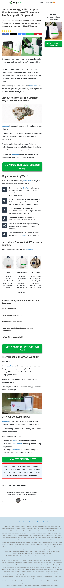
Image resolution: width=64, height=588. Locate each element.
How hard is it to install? (12, 322)
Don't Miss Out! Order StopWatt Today (22, 167)
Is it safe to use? (9, 309)
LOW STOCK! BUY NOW (22, 459)
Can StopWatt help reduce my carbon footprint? (18, 329)
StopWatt (33, 86)
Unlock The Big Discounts (53, 44)
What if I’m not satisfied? (13, 337)
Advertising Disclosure (34, 540)
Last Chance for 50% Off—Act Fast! (22, 348)
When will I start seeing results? (15, 315)
